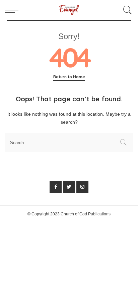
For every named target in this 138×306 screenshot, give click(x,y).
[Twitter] (69, 187)
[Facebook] (56, 187)
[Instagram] (82, 187)
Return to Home (69, 76)
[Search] (126, 10)
